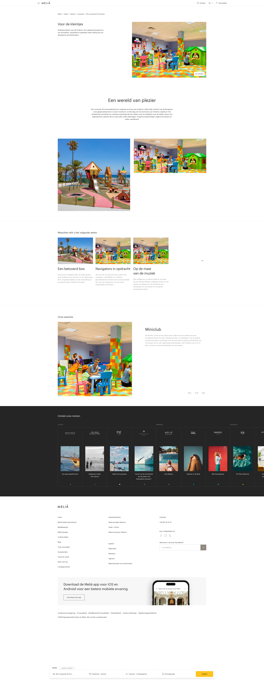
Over (60, 517)
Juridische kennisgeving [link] (66, 613)
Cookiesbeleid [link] (116, 613)
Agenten (112, 559)
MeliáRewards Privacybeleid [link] (98, 613)
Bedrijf (111, 544)
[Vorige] (190, 393)
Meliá (59, 14)
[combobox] (211, 3)
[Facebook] (161, 535)
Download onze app (74, 597)
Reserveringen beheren (117, 522)
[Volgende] (203, 393)
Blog (59, 542)
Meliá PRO (112, 549)
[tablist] (132, 668)
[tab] (55, 668)
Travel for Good (63, 557)
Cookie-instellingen (130, 613)
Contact (163, 517)
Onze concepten (64, 547)
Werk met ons (63, 562)
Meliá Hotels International (67, 522)
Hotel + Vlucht (114, 527)
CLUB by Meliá (63, 537)
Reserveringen (115, 517)
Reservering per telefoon (118, 532)
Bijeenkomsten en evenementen (120, 563)
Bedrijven (112, 554)
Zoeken (204, 674)
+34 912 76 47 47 (165, 522)
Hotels (66, 14)
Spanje (72, 14)
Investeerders (63, 552)
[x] (170, 535)
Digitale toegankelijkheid (147, 613)
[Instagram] (165, 535)
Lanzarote (80, 14)
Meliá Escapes (63, 532)
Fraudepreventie (64, 567)
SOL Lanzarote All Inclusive (95, 14)
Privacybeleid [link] (82, 613)
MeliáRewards (63, 527)
